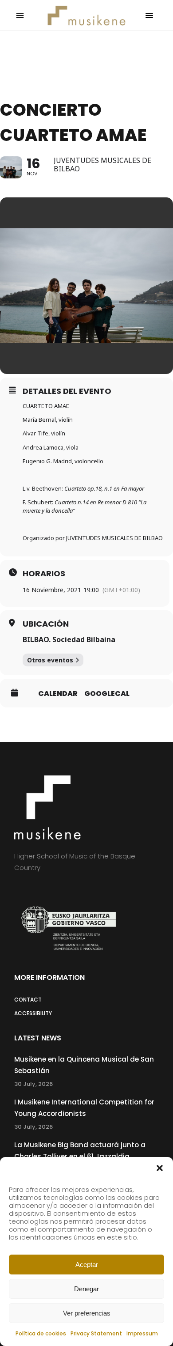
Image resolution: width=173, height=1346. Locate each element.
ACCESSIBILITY (33, 1013)
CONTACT (28, 999)
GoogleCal (107, 694)
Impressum (142, 1333)
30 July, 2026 (33, 1084)
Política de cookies (41, 1333)
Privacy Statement (96, 1333)
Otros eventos (50, 660)
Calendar (58, 694)
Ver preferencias (86, 1313)
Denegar (86, 1289)
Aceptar (86, 1264)
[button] (159, 1168)
